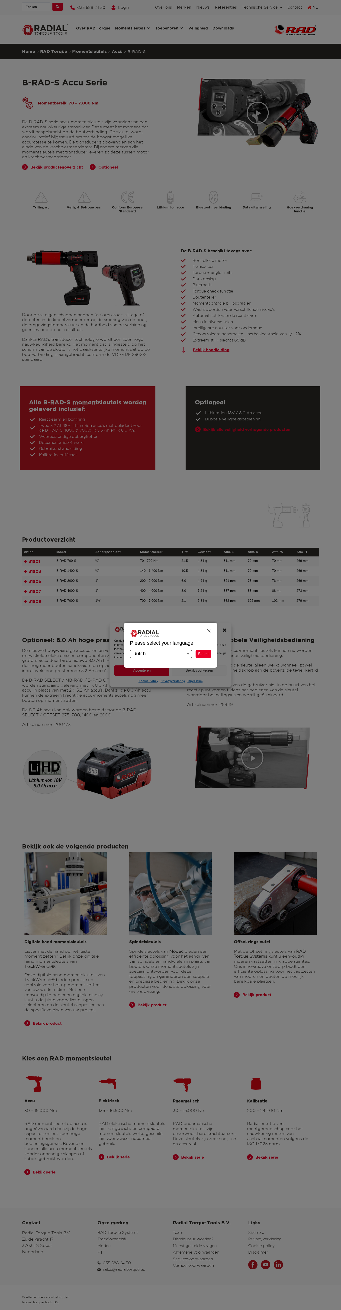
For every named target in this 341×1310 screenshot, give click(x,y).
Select (203, 654)
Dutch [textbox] (139, 654)
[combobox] (161, 654)
